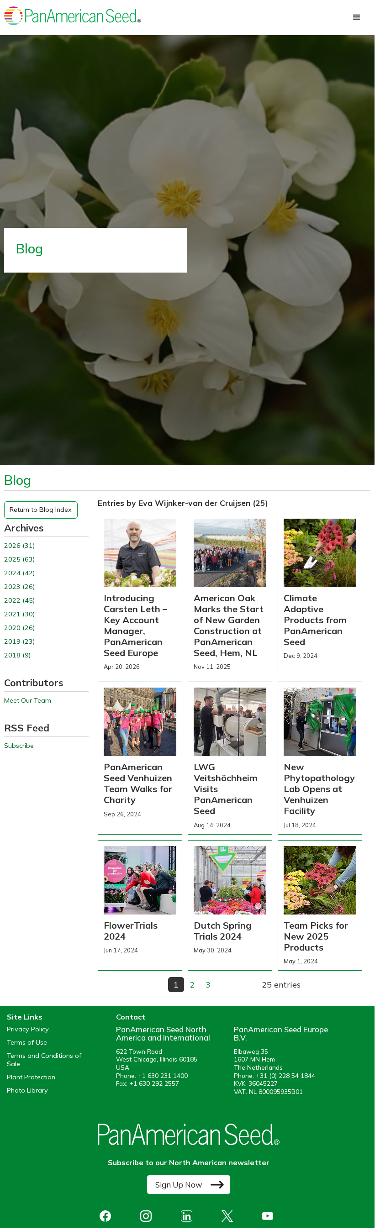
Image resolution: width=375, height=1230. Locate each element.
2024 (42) (19, 573)
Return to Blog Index (41, 509)
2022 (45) (19, 600)
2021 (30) (19, 614)
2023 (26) (19, 587)
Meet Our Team (27, 700)
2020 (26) (19, 628)
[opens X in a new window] (229, 1216)
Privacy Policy (28, 1029)
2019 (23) (19, 642)
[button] (356, 17)
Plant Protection (31, 1077)
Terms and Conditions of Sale (44, 1059)
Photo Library (27, 1090)
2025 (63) (19, 559)
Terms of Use (27, 1042)
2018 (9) (17, 655)
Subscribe (19, 746)
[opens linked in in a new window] (189, 1216)
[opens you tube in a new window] (270, 1216)
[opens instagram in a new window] (148, 1216)
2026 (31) (19, 546)
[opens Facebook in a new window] (107, 1216)
